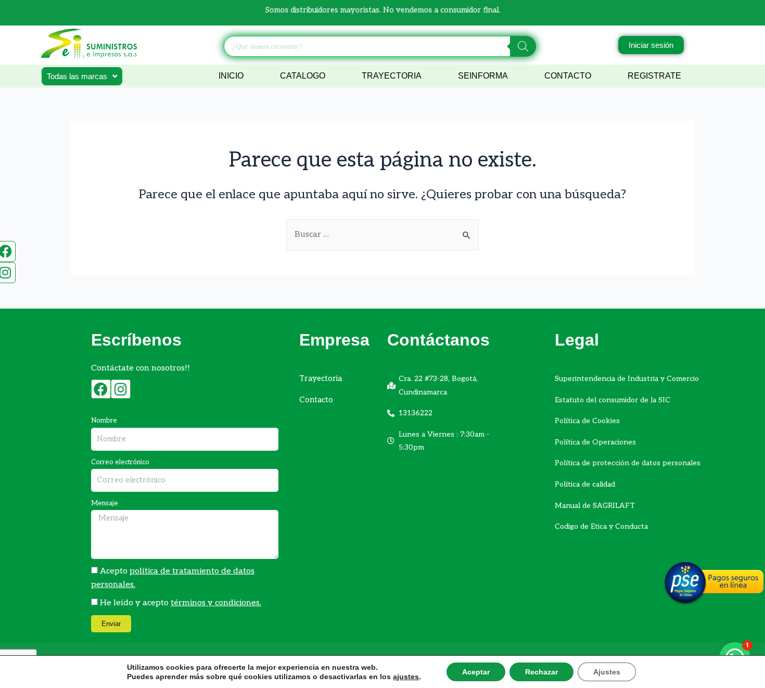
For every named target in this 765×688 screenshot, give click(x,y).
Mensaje (104, 503)
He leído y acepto (180, 603)
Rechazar (541, 672)
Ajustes (606, 672)
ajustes (406, 676)
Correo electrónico (120, 462)
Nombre (104, 420)
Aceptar (476, 672)
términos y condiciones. (216, 603)
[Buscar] (523, 46)
